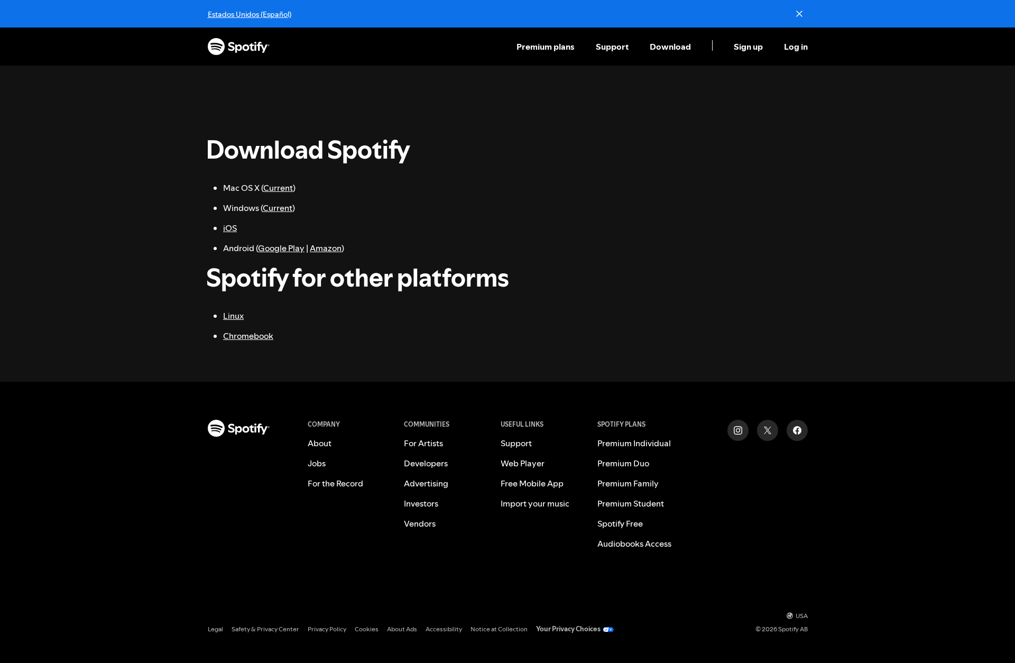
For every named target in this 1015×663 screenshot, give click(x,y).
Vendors (420, 523)
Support (612, 46)
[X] (767, 430)
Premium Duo (623, 463)
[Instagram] (738, 430)
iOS (230, 228)
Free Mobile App (532, 483)
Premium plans (545, 46)
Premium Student (630, 503)
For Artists (423, 443)
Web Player (523, 463)
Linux (233, 315)
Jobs (317, 463)
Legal (215, 628)
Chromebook (248, 336)
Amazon (326, 248)
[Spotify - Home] (239, 46)
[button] (546, 46)
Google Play (281, 248)
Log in (796, 46)
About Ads (402, 628)
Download (670, 46)
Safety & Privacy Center (265, 628)
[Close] (799, 13)
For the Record (335, 483)
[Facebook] (797, 430)
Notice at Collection (499, 628)
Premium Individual (634, 443)
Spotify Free (620, 523)
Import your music (535, 503)
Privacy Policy (327, 628)
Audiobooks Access (634, 543)
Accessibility (444, 628)
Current (278, 188)
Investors (421, 503)
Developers (426, 463)
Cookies (367, 628)
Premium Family (628, 483)
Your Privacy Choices (568, 628)
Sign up (748, 46)
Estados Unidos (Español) (249, 14)
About (319, 443)
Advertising (426, 483)
